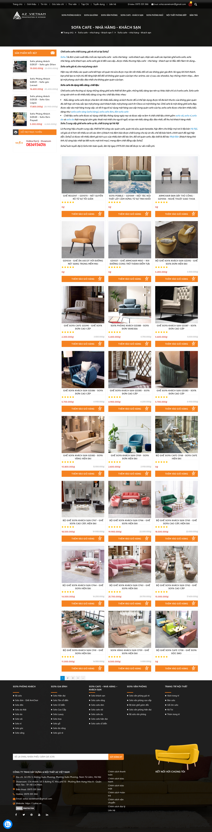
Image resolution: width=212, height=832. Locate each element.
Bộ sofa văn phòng (137, 714)
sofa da (70, 119)
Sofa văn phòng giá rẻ (139, 696)
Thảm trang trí (173, 714)
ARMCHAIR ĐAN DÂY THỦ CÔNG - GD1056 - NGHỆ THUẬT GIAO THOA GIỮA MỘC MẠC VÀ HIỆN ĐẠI (176, 198)
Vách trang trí (173, 696)
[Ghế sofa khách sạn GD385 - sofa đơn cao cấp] (129, 369)
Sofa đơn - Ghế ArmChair (26, 700)
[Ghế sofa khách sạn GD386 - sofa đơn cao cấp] (83, 369)
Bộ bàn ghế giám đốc (139, 705)
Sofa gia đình (91, 15)
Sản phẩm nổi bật (26, 53)
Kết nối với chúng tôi (170, 771)
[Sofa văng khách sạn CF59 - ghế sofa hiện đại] (129, 629)
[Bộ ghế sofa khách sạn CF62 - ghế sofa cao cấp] (176, 564)
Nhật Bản (174, 136)
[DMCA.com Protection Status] (25, 808)
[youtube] (39, 815)
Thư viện (72, 4)
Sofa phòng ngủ (154, 15)
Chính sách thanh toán (117, 773)
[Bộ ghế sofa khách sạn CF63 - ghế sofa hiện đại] (129, 564)
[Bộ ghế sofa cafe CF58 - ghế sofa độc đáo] (176, 629)
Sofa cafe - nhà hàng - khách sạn (134, 32)
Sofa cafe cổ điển (99, 723)
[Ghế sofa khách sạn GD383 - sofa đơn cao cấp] (176, 369)
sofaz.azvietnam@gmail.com (172, 4)
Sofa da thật (20, 709)
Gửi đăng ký (116, 757)
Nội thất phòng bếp (176, 15)
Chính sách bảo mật (116, 787)
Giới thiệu (31, 4)
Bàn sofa (171, 700)
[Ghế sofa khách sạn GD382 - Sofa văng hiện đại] (83, 434)
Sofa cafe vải (97, 709)
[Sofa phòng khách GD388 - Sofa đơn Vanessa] (129, 304)
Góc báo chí (58, 4)
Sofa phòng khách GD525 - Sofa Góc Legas (40, 99)
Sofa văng (19, 733)
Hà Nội (193, 128)
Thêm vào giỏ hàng (83, 214)
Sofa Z (63, 56)
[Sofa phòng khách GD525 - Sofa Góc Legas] (20, 102)
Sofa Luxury (58, 714)
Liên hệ (112, 4)
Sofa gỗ (56, 723)
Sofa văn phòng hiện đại (140, 709)
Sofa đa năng (59, 728)
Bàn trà (194, 15)
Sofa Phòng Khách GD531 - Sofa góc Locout (40, 81)
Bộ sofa (18, 696)
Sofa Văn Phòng (109, 15)
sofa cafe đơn (106, 111)
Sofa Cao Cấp (59, 709)
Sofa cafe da (97, 714)
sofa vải (179, 115)
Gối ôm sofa (172, 705)
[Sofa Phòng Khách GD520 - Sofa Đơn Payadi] (20, 119)
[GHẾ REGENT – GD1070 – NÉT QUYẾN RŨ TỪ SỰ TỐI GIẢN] (83, 174)
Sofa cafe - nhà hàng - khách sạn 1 (95, 32)
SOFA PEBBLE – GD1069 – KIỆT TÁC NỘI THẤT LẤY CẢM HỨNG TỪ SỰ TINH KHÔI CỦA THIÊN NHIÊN (130, 198)
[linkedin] (47, 815)
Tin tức (44, 4)
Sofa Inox (57, 719)
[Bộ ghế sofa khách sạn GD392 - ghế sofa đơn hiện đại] (176, 239)
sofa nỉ (187, 115)
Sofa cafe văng (98, 700)
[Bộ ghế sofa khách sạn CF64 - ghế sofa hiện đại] (83, 564)
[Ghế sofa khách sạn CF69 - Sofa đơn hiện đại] (129, 434)
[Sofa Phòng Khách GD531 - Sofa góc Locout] (20, 84)
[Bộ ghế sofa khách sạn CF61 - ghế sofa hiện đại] (83, 629)
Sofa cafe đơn (97, 705)
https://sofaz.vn (33, 803)
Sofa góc (19, 728)
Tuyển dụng (99, 4)
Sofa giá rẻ (58, 733)
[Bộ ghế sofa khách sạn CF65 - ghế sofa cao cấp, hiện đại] (176, 499)
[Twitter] (24, 815)
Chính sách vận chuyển (116, 801)
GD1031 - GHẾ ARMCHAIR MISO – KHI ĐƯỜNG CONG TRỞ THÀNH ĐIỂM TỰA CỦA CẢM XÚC (130, 263)
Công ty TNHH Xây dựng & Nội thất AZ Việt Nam (41, 772)
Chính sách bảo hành (116, 780)
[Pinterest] (31, 815)
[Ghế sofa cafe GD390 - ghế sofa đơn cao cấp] (83, 304)
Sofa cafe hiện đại (99, 719)
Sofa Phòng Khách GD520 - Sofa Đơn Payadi (40, 116)
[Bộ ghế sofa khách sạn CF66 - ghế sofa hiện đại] (129, 499)
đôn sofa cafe (121, 111)
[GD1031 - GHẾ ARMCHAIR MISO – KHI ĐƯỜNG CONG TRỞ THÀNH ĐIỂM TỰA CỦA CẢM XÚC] (129, 239)
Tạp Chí (85, 4)
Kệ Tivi (170, 709)
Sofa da (18, 714)
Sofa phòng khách (71, 15)
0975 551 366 (141, 4)
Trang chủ (17, 4)
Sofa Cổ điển (59, 705)
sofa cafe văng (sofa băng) (84, 111)
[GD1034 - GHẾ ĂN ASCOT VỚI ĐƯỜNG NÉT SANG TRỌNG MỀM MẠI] (83, 239)
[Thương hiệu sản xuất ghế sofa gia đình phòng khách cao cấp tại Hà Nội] (29, 15)
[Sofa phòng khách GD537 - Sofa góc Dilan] (20, 67)
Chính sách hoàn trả (116, 794)
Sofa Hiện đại (59, 696)
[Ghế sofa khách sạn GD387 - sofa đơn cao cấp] (176, 304)
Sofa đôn (19, 705)
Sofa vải (19, 719)
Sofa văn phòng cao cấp (140, 700)
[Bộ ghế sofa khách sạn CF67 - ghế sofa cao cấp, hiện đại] (83, 499)
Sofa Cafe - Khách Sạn (132, 15)
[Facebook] (16, 815)
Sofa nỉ (18, 723)
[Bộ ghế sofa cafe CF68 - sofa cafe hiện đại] (176, 434)
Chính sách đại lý (116, 806)
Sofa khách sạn (98, 696)
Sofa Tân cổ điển (60, 700)
